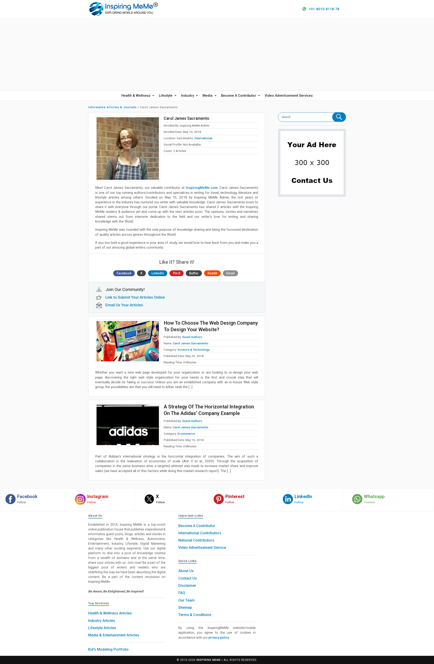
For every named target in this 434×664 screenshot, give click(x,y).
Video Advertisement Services (289, 95)
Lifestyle (165, 95)
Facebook (124, 273)
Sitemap (185, 607)
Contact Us (187, 578)
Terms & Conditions (194, 615)
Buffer (193, 273)
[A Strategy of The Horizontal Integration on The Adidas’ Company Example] (127, 424)
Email (230, 273)
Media (207, 95)
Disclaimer (187, 585)
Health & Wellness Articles (110, 613)
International (203, 138)
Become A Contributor (238, 95)
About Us (186, 571)
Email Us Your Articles (124, 305)
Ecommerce (186, 433)
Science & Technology (193, 349)
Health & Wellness (135, 95)
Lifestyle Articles (102, 628)
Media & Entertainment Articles (113, 635)
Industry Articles (101, 620)
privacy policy (218, 637)
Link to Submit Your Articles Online (135, 297)
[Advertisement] (217, 54)
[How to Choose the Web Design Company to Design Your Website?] (127, 341)
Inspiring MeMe (208, 660)
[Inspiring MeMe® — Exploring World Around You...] (123, 8)
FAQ (181, 593)
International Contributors (199, 533)
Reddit (212, 273)
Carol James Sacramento (190, 343)
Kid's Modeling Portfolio (108, 649)
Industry (187, 95)
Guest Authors (192, 337)
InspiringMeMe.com (202, 188)
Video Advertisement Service (202, 547)
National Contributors (196, 540)
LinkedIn (157, 273)
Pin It (176, 273)
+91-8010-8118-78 (324, 9)
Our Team (186, 600)
